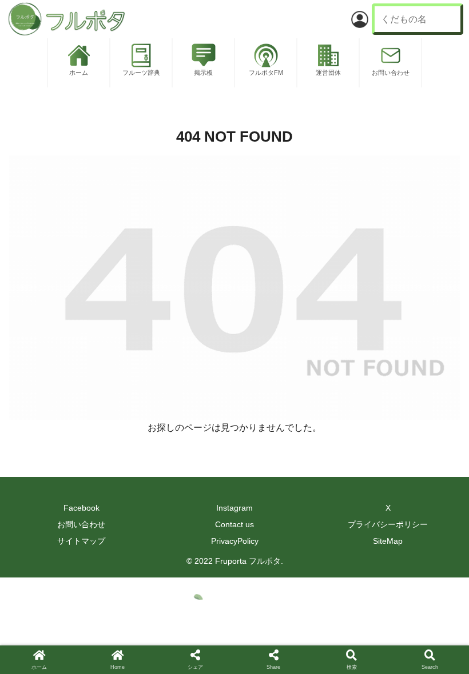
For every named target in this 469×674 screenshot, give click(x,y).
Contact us (234, 524)
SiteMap (388, 540)
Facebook (81, 507)
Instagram (234, 507)
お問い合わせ (81, 524)
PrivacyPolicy (235, 540)
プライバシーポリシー (388, 524)
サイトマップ (81, 540)
